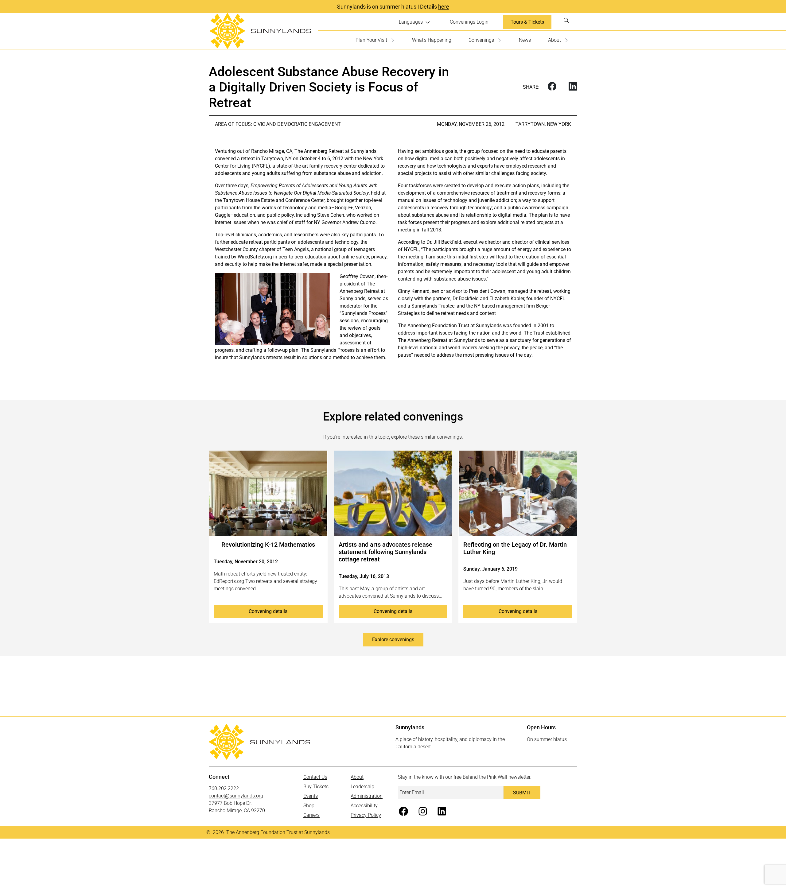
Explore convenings (393, 639)
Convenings (481, 40)
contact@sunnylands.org (236, 796)
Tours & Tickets (527, 22)
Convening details (268, 611)
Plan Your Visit (371, 40)
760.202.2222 (224, 788)
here (443, 6)
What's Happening (431, 40)
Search (568, 22)
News (525, 40)
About (554, 40)
